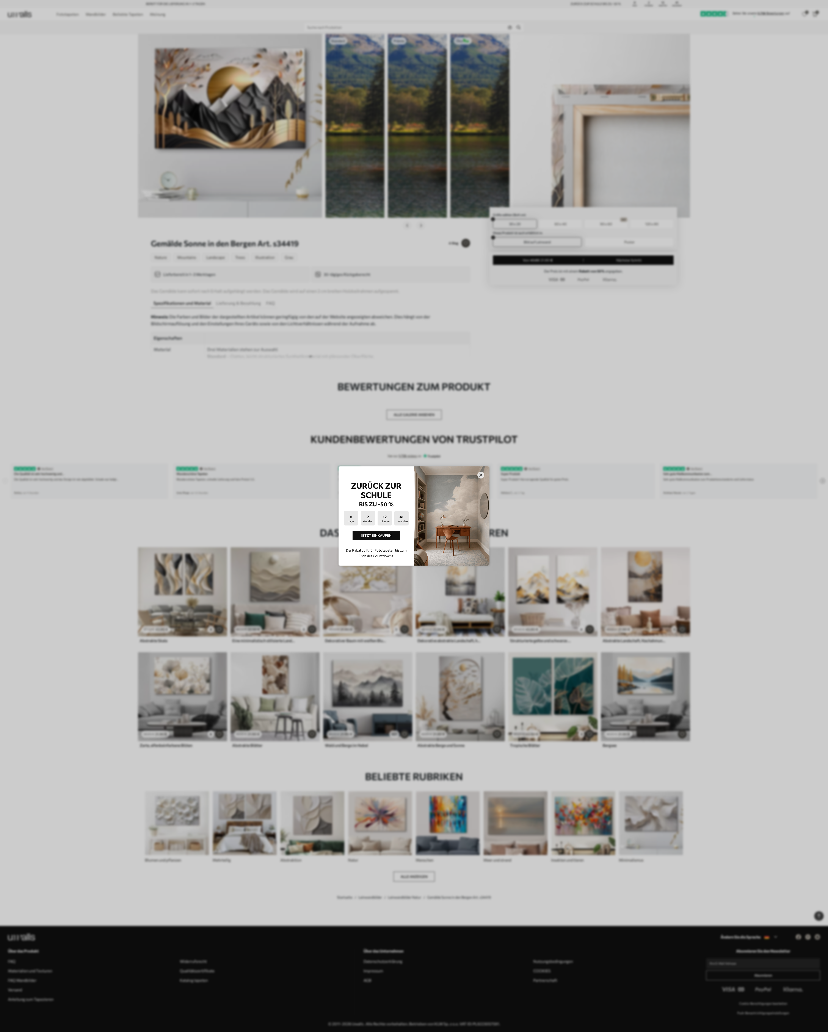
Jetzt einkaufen (376, 535)
